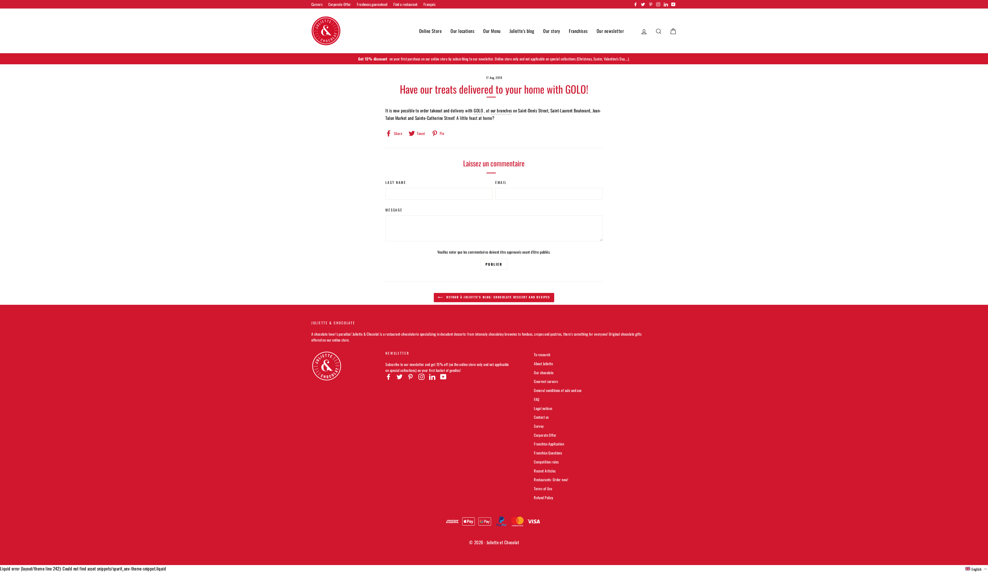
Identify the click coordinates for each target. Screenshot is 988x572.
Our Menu (491, 31)
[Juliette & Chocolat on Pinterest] (410, 376)
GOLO (478, 110)
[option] (494, 59)
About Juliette (543, 363)
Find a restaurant (405, 4)
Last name (395, 182)
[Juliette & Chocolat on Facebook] (388, 376)
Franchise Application (549, 443)
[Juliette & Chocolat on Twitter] (399, 376)
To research (542, 354)
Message (393, 209)
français (429, 4)
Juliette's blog (521, 31)
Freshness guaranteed (372, 4)
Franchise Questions (548, 452)
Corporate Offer (339, 4)
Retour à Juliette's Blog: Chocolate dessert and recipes (497, 297)
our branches (501, 110)
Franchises (578, 31)
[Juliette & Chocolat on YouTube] (443, 376)
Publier (494, 264)
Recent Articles (544, 470)
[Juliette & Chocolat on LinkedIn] (432, 376)
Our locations (462, 31)
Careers (316, 4)
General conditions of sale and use (557, 390)
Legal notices (543, 408)
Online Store (430, 31)
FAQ (536, 399)
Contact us (541, 417)
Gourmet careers (546, 381)
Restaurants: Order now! (551, 479)
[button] (976, 569)
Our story (551, 31)
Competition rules (546, 461)
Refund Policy (543, 497)
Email (501, 182)
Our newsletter (610, 31)
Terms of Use (543, 488)
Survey (539, 426)
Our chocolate (544, 372)
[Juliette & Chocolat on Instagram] (421, 376)
